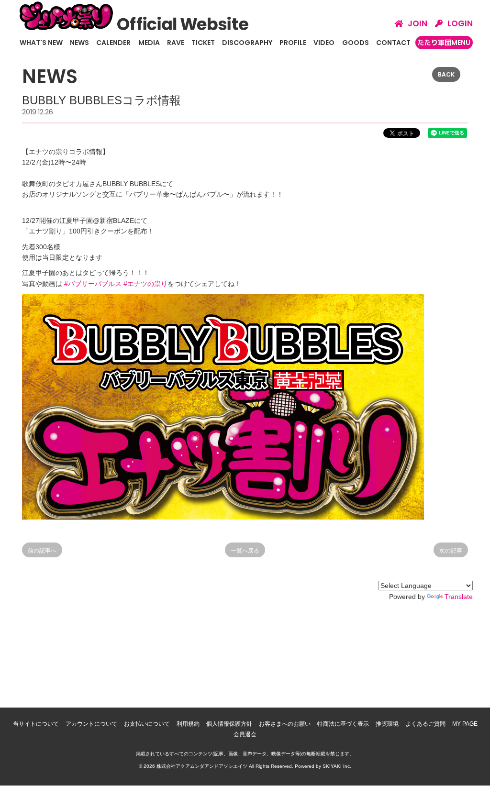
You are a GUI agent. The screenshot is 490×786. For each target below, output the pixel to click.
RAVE (175, 42)
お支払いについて (147, 723)
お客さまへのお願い (285, 723)
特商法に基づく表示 (343, 723)
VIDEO (323, 42)
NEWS (79, 42)
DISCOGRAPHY (247, 42)
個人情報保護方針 (229, 723)
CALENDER (113, 42)
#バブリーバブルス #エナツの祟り (115, 284)
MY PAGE (465, 723)
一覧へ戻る (245, 550)
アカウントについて (91, 723)
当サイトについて (36, 723)
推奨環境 (387, 723)
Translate (459, 596)
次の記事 (450, 550)
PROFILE (292, 42)
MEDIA (149, 42)
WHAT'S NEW (41, 42)
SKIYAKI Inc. (337, 766)
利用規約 (188, 723)
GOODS (355, 42)
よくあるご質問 (425, 723)
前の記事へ (42, 550)
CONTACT (393, 42)
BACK (446, 74)
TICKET (203, 42)
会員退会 (245, 734)
